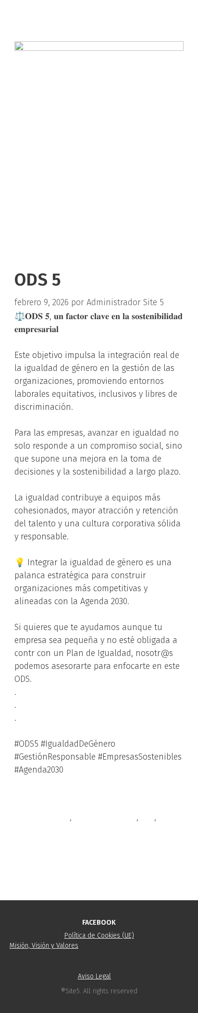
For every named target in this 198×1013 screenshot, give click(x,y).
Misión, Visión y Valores (44, 945)
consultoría (48, 817)
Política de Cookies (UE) (99, 935)
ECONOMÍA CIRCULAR (65, 863)
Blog (34, 801)
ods (147, 817)
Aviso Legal (94, 976)
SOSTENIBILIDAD (44, 832)
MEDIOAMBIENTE (105, 817)
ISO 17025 (43, 848)
